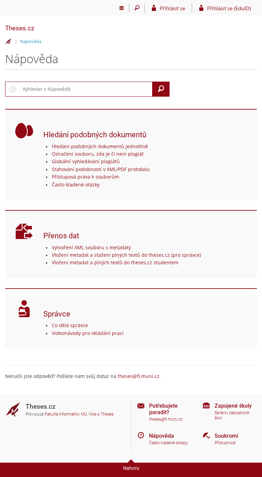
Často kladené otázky (76, 184)
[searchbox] (86, 89)
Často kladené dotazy (168, 442)
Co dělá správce (70, 325)
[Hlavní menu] (121, 7)
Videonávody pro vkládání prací (87, 333)
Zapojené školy (233, 406)
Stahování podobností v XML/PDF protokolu (101, 169)
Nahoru (131, 468)
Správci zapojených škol (232, 415)
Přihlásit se (172, 8)
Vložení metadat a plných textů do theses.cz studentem (115, 262)
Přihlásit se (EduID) (229, 8)
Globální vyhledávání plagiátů (86, 161)
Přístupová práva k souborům (85, 176)
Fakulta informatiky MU (66, 414)
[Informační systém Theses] (8, 41)
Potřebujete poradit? (163, 409)
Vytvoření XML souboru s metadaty (91, 247)
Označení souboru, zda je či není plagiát (98, 154)
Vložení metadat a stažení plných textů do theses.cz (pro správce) (126, 255)
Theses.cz (19, 28)
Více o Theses (101, 414)
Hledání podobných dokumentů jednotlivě (100, 146)
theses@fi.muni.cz (138, 376)
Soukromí (226, 436)
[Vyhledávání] (137, 7)
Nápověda (30, 41)
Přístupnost (225, 442)
